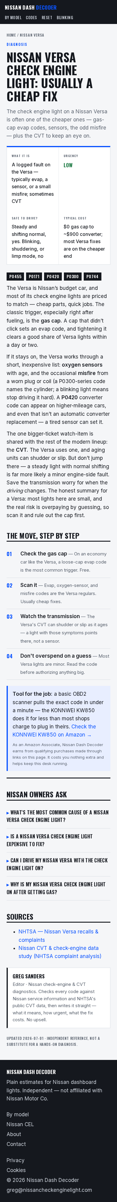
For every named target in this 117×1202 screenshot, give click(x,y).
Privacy (16, 1160)
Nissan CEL (20, 1124)
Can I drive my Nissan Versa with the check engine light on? (57, 864)
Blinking (65, 17)
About (14, 1134)
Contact (16, 1144)
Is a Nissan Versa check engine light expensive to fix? (50, 840)
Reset (47, 17)
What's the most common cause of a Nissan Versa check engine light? (58, 816)
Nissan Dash (31, 7)
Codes (31, 17)
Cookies (16, 1170)
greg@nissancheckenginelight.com (49, 1190)
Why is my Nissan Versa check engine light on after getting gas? (56, 888)
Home (11, 35)
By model (13, 17)
